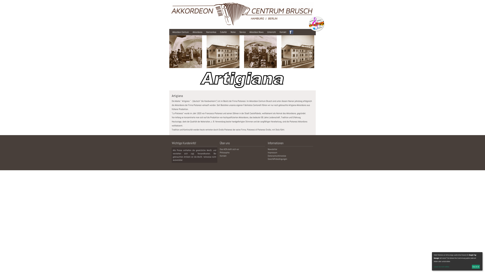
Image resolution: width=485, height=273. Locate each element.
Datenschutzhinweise (277, 155)
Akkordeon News (256, 32)
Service (242, 32)
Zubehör (223, 32)
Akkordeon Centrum (180, 32)
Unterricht (271, 32)
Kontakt (283, 32)
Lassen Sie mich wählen (441, 267)
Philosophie (224, 152)
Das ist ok (475, 267)
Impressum (272, 152)
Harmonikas (211, 32)
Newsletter (272, 149)
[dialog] (457, 261)
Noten (233, 32)
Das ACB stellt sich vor (229, 149)
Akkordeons (197, 32)
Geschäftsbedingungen (277, 158)
